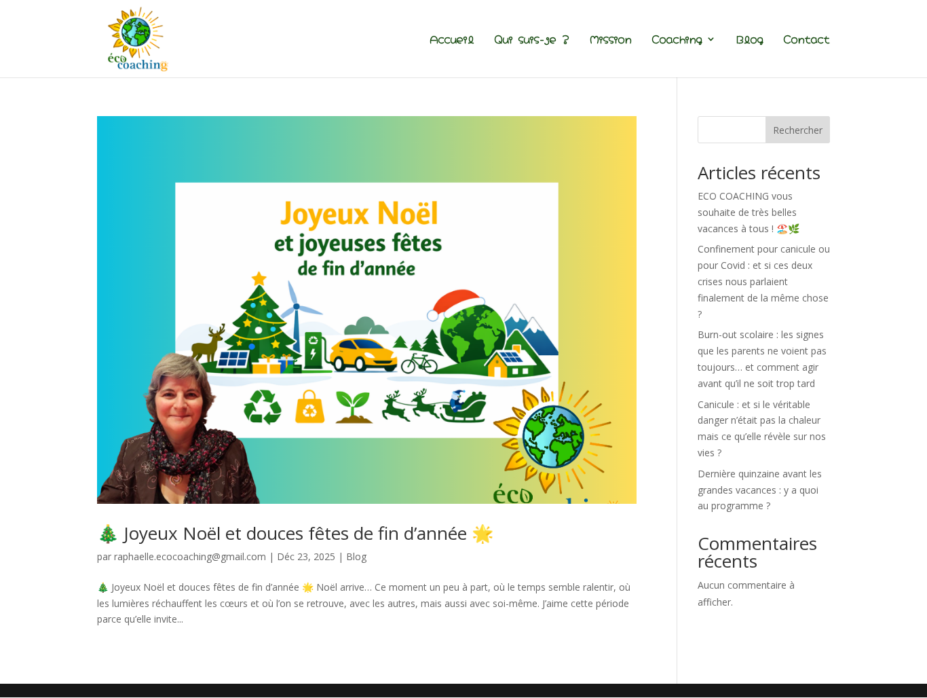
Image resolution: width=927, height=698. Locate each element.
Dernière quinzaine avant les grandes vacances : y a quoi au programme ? (760, 490)
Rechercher (797, 130)
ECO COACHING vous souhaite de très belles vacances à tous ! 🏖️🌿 (748, 212)
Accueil (452, 39)
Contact (807, 39)
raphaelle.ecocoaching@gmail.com (190, 556)
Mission (611, 39)
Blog (749, 39)
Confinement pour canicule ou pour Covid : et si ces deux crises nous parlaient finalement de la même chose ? (764, 281)
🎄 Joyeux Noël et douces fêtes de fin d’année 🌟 (295, 533)
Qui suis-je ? (532, 39)
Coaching (677, 39)
